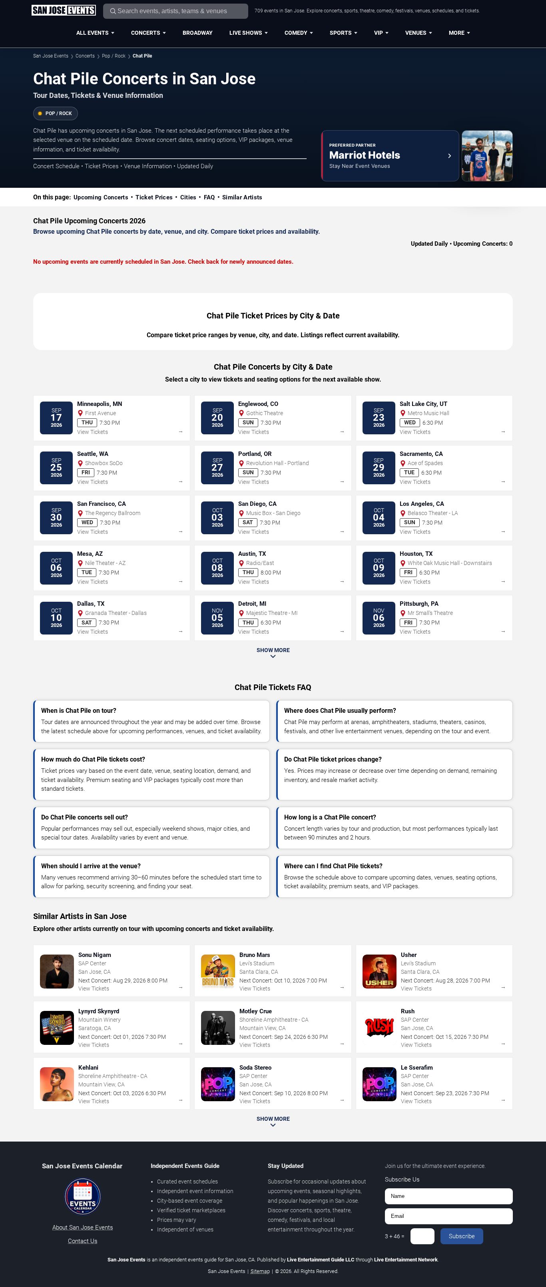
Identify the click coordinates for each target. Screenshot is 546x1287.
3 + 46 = (395, 1236)
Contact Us (83, 1241)
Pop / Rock (114, 56)
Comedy (296, 33)
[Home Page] (63, 10)
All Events (92, 33)
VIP (378, 33)
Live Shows (245, 33)
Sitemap (260, 1271)
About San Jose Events (82, 1227)
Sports (341, 33)
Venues (415, 33)
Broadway (198, 33)
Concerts (145, 33)
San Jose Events (50, 56)
